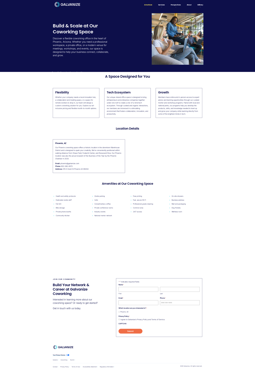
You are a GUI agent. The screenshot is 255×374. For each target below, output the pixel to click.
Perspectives (176, 5)
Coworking (64, 360)
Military (200, 5)
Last (161, 294)
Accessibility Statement (90, 367)
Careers (55, 360)
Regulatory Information (107, 367)
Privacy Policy (64, 367)
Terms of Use (76, 367)
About (189, 5)
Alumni (72, 360)
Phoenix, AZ (124, 312)
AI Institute (148, 5)
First (120, 294)
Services (161, 5)
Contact (55, 367)
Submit (130, 331)
